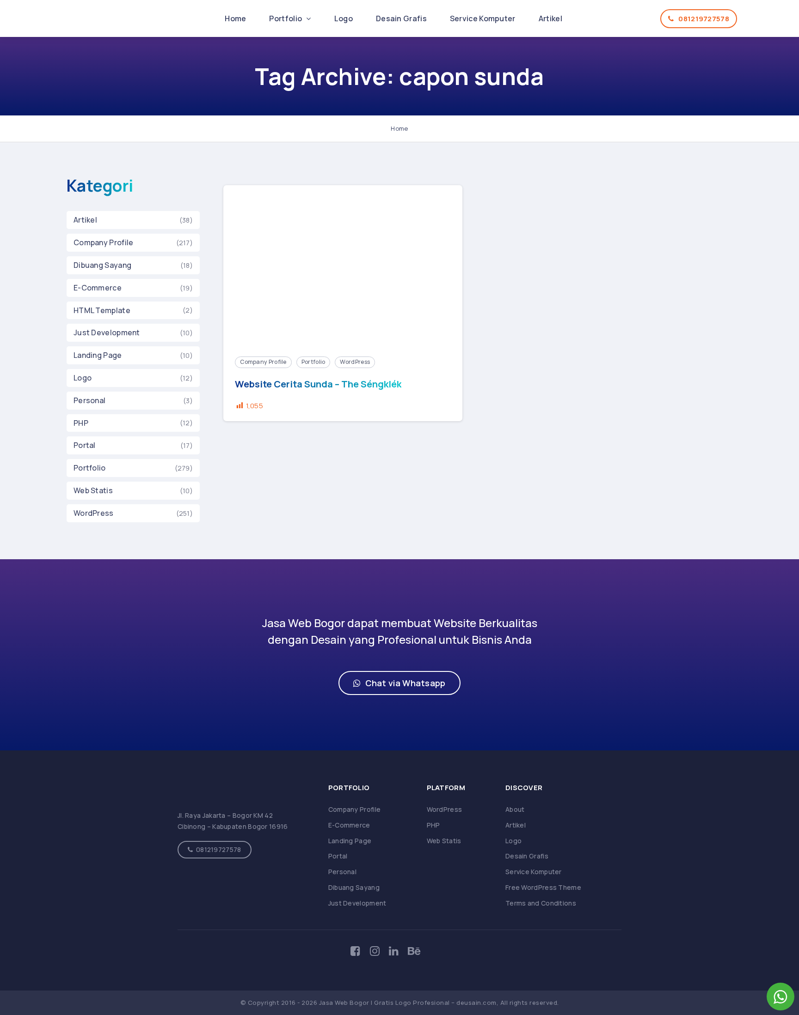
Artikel (550, 18)
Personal (89, 400)
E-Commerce (98, 288)
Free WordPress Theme (543, 887)
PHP (81, 423)
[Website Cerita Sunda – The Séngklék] (342, 265)
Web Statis (93, 490)
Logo (343, 18)
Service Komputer (483, 18)
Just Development (107, 332)
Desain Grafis (401, 18)
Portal (85, 445)
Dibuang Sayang (102, 265)
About (515, 809)
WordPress (94, 513)
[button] (399, 683)
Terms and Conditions (540, 903)
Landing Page (98, 355)
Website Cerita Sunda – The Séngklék (318, 384)
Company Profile (104, 242)
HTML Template (102, 310)
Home (235, 18)
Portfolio (286, 18)
